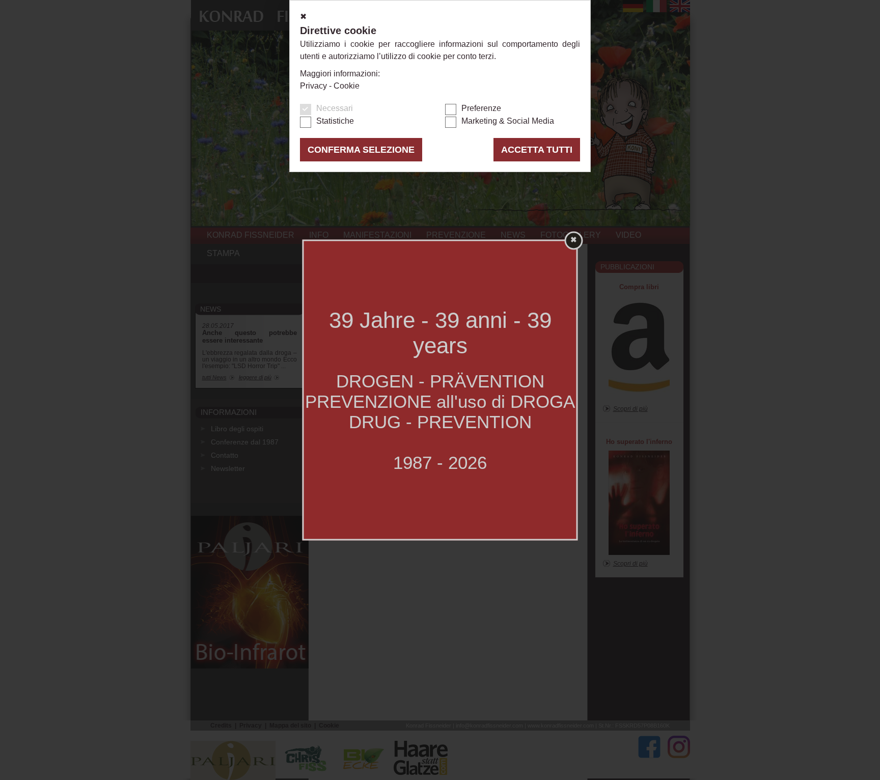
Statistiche (335, 121)
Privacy (313, 85)
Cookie (347, 85)
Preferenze (481, 108)
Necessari (334, 108)
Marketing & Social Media (507, 121)
